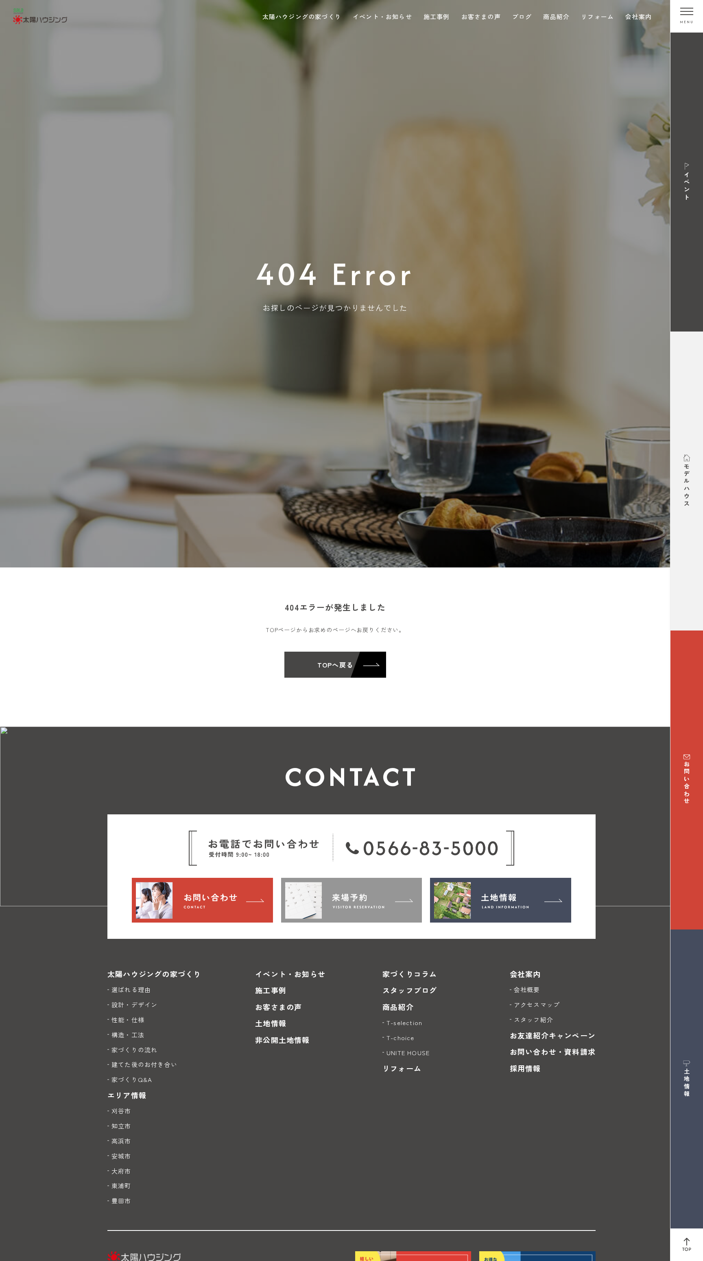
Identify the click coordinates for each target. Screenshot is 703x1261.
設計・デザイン (134, 1004)
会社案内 (638, 16)
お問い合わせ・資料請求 (553, 1051)
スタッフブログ (409, 990)
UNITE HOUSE (408, 1052)
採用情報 (525, 1068)
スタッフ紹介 (533, 1019)
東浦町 (121, 1185)
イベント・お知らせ (382, 16)
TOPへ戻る (335, 665)
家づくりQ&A (131, 1079)
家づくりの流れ (134, 1049)
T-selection (404, 1022)
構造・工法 (127, 1034)
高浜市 (121, 1141)
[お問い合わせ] (202, 900)
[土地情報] (500, 900)
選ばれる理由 (131, 989)
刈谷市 (121, 1110)
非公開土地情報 (282, 1039)
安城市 (121, 1156)
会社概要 (527, 989)
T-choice (400, 1037)
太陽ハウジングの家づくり (301, 16)
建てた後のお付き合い (144, 1064)
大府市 (121, 1171)
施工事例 (437, 16)
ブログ (522, 16)
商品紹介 (556, 16)
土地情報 (270, 1023)
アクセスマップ (537, 1004)
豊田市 (121, 1200)
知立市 (121, 1125)
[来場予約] (351, 900)
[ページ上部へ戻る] (686, 1244)
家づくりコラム (409, 974)
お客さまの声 (481, 16)
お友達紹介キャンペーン (553, 1035)
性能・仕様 (127, 1019)
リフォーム (597, 16)
